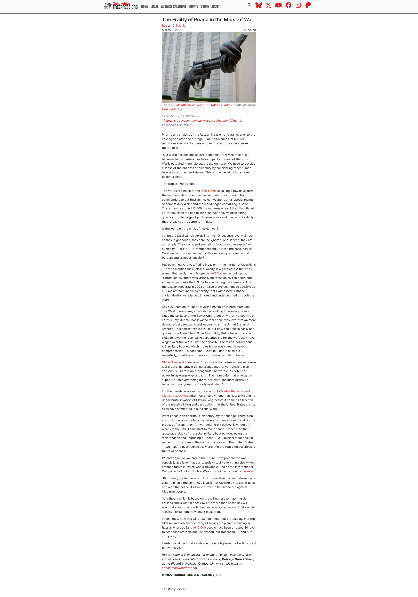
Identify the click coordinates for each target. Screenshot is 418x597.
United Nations (221, 104)
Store (205, 6)
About (215, 6)
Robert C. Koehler (174, 25)
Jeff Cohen (218, 273)
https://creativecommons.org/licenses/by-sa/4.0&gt (200, 120)
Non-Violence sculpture (184, 104)
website (247, 471)
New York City (172, 109)
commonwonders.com (181, 568)
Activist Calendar (173, 6)
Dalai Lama (208, 190)
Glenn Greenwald (174, 362)
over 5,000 (198, 527)
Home (144, 6)
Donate (193, 6)
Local (155, 6)
